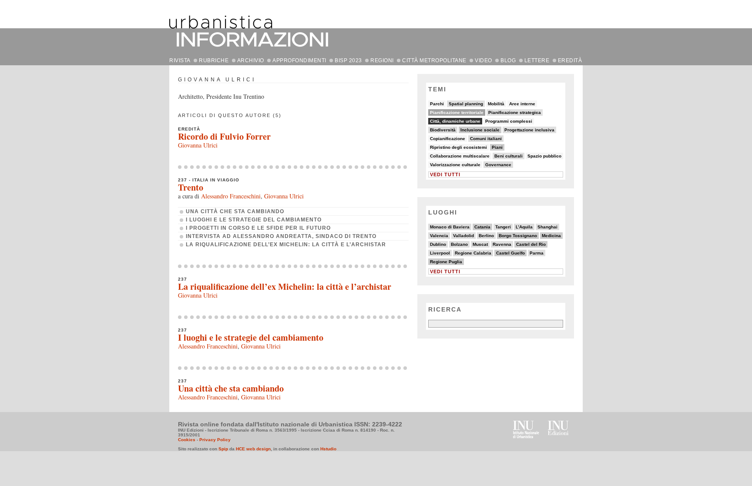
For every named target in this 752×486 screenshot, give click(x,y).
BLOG (508, 60)
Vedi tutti (445, 174)
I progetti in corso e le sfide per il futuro (258, 228)
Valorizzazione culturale (455, 164)
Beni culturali (508, 156)
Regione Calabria (473, 253)
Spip (223, 448)
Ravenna (502, 244)
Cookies (186, 439)
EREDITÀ (570, 60)
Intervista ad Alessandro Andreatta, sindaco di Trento (281, 236)
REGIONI (382, 60)
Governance (498, 164)
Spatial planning (466, 103)
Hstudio (328, 448)
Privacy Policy (215, 439)
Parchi (437, 103)
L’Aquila (524, 227)
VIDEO (483, 60)
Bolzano (459, 244)
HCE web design (253, 448)
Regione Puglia (446, 261)
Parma (537, 253)
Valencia (439, 235)
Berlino (486, 235)
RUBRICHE (213, 60)
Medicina (551, 235)
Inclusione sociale (480, 129)
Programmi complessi (508, 121)
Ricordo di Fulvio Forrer (224, 136)
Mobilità (496, 103)
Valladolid (463, 235)
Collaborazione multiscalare (460, 156)
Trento (190, 187)
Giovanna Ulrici (198, 145)
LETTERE (537, 60)
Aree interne (522, 103)
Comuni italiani (486, 138)
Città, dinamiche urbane (455, 121)
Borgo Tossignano (518, 235)
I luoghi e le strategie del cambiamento (254, 220)
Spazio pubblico (544, 156)
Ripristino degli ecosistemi (458, 147)
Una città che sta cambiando (235, 211)
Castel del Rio (531, 244)
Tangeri (503, 227)
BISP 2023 (348, 60)
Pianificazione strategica (514, 112)
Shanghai (547, 227)
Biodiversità (443, 129)
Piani (497, 147)
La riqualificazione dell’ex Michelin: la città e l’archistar (286, 244)
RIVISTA (180, 60)
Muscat (480, 244)
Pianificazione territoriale (456, 112)
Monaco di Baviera (450, 227)
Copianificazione (447, 138)
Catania (482, 227)
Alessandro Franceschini (231, 196)
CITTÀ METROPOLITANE (434, 60)
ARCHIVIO (250, 60)
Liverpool (440, 253)
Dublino (438, 244)
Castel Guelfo (510, 253)
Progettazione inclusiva (529, 129)
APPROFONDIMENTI (299, 60)
